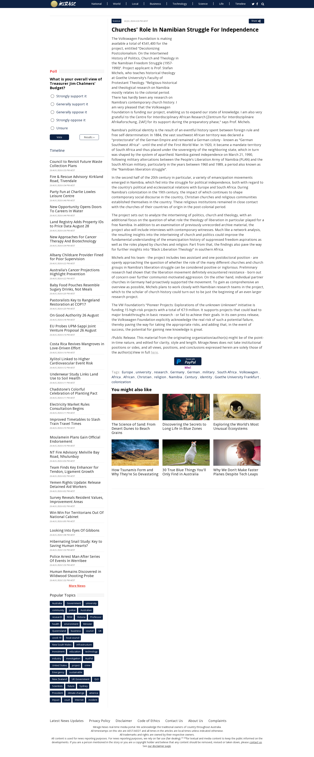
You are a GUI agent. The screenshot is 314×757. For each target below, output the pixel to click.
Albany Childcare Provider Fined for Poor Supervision (76, 257)
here (154, 352)
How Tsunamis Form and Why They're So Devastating (135, 472)
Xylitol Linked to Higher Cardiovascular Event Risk (71, 361)
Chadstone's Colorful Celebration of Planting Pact (73, 391)
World (116, 3)
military (208, 372)
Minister (87, 624)
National (96, 3)
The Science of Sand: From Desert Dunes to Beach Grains (134, 428)
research (161, 372)
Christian (144, 377)
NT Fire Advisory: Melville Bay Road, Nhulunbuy (74, 454)
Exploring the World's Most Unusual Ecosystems (236, 426)
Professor (95, 617)
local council (72, 637)
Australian (86, 610)
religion (160, 377)
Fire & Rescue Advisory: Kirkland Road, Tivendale (76, 178)
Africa (116, 377)
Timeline (240, 3)
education (74, 651)
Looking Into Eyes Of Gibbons (74, 530)
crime (87, 665)
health (55, 624)
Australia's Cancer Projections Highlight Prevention (75, 272)
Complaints (217, 721)
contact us (255, 742)
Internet (79, 699)
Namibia (175, 377)
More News (77, 586)
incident (92, 699)
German (193, 372)
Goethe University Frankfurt (237, 377)
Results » (89, 137)
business (76, 630)
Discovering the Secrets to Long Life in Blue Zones (184, 426)
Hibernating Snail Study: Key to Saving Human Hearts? (76, 543)
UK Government (80, 679)
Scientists (57, 686)
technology (91, 651)
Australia (57, 603)
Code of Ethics (149, 721)
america (93, 693)
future (71, 686)
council (90, 630)
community (58, 610)
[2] (185, 738)
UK (100, 630)
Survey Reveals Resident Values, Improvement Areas (76, 499)
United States (59, 665)
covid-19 (56, 637)
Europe (127, 372)
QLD (96, 679)
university (143, 372)
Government (74, 603)
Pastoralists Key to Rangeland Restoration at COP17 (75, 302)
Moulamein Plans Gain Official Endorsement (75, 439)
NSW (69, 617)
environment (71, 624)
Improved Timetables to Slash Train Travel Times (75, 421)
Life (221, 3)
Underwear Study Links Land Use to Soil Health (74, 376)
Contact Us (174, 721)
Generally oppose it (71, 112)
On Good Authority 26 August (74, 315)
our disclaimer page (159, 746)
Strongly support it (71, 96)
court (67, 699)
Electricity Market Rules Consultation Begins (70, 406)
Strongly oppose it (71, 120)
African (128, 377)
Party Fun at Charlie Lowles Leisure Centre (73, 193)
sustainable (75, 672)
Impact (55, 699)
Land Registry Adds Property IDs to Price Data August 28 (77, 224)
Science (203, 3)
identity (206, 377)
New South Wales (62, 644)
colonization (121, 382)
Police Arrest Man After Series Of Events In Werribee (75, 558)
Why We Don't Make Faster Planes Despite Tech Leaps (235, 472)
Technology (179, 3)
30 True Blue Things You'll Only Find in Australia (184, 472)
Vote (59, 137)
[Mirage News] (65, 4)
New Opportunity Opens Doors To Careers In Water (76, 208)
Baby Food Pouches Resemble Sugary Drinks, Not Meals (75, 287)
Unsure (62, 128)
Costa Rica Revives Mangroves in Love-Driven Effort (77, 346)
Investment (58, 651)
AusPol (89, 658)
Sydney (83, 686)
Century (191, 377)
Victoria (81, 617)
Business (155, 3)
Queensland (59, 630)
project (76, 665)
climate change (76, 693)
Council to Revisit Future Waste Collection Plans (76, 163)
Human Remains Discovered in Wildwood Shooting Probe (75, 573)
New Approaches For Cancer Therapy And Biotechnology (73, 239)
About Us (195, 721)
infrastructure (84, 644)
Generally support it (72, 104)
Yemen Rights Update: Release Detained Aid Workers (75, 484)
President (57, 693)
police (72, 610)
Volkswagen (248, 372)
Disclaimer (124, 721)
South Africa (227, 372)
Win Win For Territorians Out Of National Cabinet (77, 514)
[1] (182, 738)
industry (56, 658)
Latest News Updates (67, 721)
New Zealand (59, 679)
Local (135, 3)
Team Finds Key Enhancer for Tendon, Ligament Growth (74, 469)
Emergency (58, 672)
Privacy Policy (99, 721)
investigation (73, 658)
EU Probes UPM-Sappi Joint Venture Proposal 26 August (73, 328)
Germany (177, 372)
